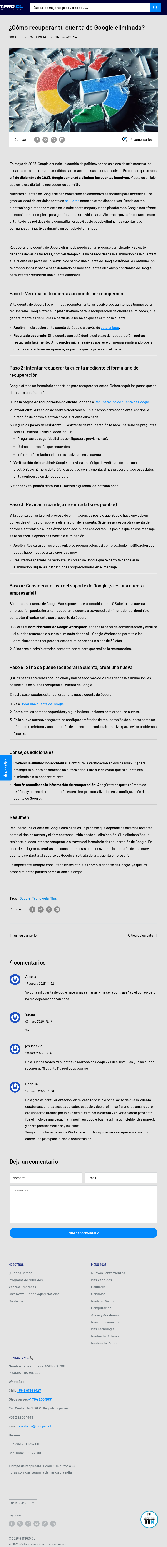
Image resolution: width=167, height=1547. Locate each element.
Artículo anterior (26, 935)
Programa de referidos (26, 1280)
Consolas (98, 1294)
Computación (101, 1308)
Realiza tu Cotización (107, 1336)
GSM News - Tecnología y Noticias (34, 1294)
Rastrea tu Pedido (104, 1343)
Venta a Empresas (22, 1287)
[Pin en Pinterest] (45, 139)
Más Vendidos (101, 1280)
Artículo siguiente (140, 935)
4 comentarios (142, 139)
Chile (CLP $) (19, 1503)
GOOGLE (15, 37)
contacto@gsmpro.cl (35, 1426)
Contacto (16, 1301)
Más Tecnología (102, 1329)
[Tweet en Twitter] (54, 139)
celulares (72, 200)
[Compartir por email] (62, 139)
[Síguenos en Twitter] (20, 1523)
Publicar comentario (83, 1233)
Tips (53, 898)
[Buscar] (155, 7)
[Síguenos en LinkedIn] (53, 1523)
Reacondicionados (105, 1322)
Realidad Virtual (103, 1301)
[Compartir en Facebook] (37, 139)
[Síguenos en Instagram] (28, 1523)
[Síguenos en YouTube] (36, 1523)
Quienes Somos (20, 1273)
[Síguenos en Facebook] (12, 1523)
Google (25, 898)
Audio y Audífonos (105, 1315)
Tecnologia (40, 898)
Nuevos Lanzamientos (108, 1273)
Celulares (98, 1287)
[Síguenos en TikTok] (45, 1523)
